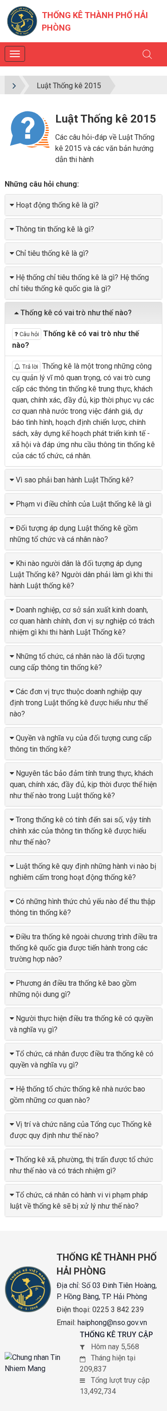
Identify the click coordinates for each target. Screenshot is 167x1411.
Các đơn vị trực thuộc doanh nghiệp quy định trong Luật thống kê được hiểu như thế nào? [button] (79, 702)
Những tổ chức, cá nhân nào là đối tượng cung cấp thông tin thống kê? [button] (77, 662)
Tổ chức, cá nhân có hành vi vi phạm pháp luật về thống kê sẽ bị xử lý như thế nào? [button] (79, 1200)
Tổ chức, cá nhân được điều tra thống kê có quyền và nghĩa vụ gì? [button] (82, 1059)
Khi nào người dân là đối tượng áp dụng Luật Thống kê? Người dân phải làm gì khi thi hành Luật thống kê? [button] (81, 574)
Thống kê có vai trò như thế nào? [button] (76, 312)
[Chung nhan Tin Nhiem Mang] (42, 1363)
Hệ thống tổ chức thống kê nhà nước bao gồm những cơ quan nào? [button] (77, 1095)
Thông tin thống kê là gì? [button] (55, 229)
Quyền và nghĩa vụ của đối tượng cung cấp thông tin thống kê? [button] (81, 744)
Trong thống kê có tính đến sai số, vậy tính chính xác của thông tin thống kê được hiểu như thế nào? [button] (80, 830)
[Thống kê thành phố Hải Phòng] (22, 20)
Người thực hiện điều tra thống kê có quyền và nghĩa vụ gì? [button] (81, 1024)
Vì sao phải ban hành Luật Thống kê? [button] (75, 479)
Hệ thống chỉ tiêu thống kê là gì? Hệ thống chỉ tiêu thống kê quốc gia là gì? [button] (79, 283)
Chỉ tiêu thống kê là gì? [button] (52, 253)
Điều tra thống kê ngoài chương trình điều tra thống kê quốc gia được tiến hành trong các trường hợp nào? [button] (83, 947)
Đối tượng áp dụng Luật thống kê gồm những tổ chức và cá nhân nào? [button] (74, 534)
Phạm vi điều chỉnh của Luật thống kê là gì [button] (83, 504)
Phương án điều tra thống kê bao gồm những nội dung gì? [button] (73, 989)
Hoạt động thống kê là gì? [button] (57, 205)
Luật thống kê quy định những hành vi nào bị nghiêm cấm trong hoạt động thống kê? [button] (83, 872)
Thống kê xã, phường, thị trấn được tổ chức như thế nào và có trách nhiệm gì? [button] (81, 1165)
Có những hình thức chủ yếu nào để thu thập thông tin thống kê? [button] (82, 907)
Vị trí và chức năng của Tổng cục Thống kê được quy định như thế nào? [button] (81, 1130)
